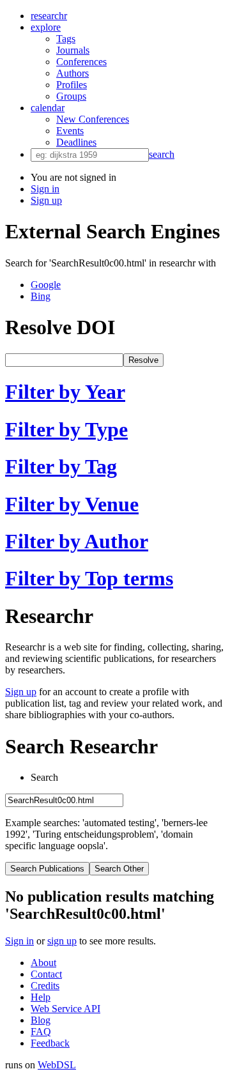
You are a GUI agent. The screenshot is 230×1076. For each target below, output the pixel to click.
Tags (65, 38)
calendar (48, 107)
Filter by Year (65, 391)
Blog (40, 1020)
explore (46, 27)
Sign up (46, 200)
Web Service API (65, 1008)
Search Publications (47, 868)
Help (40, 997)
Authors (72, 73)
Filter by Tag (61, 466)
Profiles (71, 84)
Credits (45, 985)
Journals (72, 50)
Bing (40, 296)
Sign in (45, 188)
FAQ (41, 1031)
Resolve (143, 360)
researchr (49, 15)
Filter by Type (66, 429)
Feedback (50, 1043)
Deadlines (76, 142)
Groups (71, 96)
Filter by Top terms (89, 578)
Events (70, 130)
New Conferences (92, 119)
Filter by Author (76, 541)
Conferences (81, 61)
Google (46, 284)
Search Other (119, 868)
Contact (46, 974)
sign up (62, 940)
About (43, 962)
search (161, 154)
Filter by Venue (72, 504)
